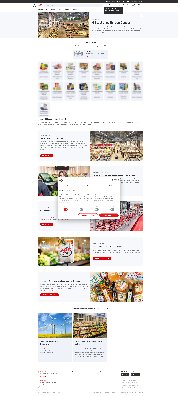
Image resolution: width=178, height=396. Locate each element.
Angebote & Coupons (43, 9)
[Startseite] (40, 5)
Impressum (140, 392)
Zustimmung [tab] (68, 185)
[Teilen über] (141, 15)
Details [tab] (89, 185)
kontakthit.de (44, 376)
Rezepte (53, 9)
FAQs (140, 1)
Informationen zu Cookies (109, 392)
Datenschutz (133, 392)
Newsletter (134, 1)
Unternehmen (126, 1)
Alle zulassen (108, 215)
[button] (94, 57)
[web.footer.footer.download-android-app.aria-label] (135, 374)
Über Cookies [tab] (109, 185)
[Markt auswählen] (90, 89)
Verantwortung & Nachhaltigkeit (113, 1)
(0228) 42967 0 (44, 380)
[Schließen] (122, 8)
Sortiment (60, 9)
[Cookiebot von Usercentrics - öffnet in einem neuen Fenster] (113, 180)
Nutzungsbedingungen (122, 392)
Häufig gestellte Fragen (45, 371)
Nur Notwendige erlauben (88, 215)
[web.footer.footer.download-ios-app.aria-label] (125, 374)
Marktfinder (67, 9)
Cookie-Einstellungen (96, 392)
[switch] (81, 209)
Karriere (75, 9)
